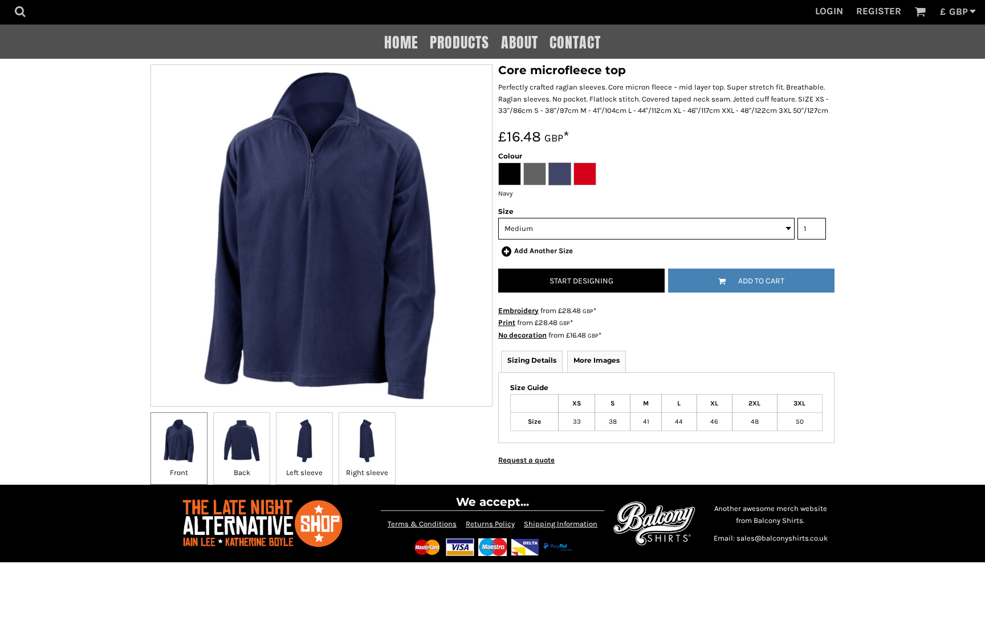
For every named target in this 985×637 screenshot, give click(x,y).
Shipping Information (560, 524)
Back (242, 472)
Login (829, 11)
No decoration (522, 335)
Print (506, 322)
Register (878, 11)
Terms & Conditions (422, 524)
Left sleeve (304, 472)
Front (179, 472)
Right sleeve (367, 472)
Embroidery (518, 310)
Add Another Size (543, 250)
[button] (20, 11)
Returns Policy (490, 524)
